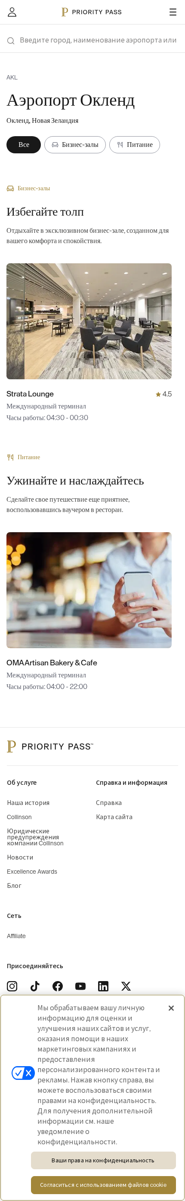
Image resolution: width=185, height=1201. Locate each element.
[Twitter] (126, 986)
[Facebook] (57, 986)
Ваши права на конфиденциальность (103, 1160)
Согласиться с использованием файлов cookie (103, 1185)
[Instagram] (12, 986)
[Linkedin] (103, 986)
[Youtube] (80, 986)
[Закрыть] (171, 1008)
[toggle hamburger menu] (173, 12)
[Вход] (12, 12)
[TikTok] (35, 986)
